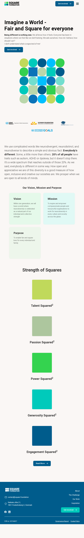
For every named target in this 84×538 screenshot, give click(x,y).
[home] (11, 4)
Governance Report (62, 521)
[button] (77, 4)
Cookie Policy (75, 521)
